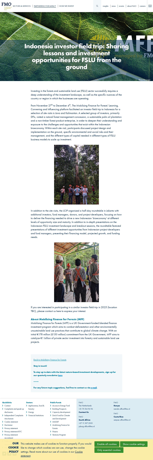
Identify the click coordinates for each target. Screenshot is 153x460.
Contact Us (84, 412)
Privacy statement (11, 428)
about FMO (131, 6)
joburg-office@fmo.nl (87, 426)
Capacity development (61, 412)
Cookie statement (11, 422)
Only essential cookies (109, 450)
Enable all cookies (107, 444)
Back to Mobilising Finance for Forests (49, 359)
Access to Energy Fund (61, 405)
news (114, 6)
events (121, 6)
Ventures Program (59, 435)
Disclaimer (8, 425)
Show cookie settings (134, 444)
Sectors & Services (22, 6)
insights (105, 6)
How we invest (66, 6)
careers (142, 6)
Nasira (55, 431)
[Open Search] (97, 6)
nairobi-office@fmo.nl (122, 409)
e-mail (94, 387)
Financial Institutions (36, 415)
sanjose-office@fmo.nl (122, 420)
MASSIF (55, 422)
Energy (31, 412)
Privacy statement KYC (13, 431)
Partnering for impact (45, 6)
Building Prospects (59, 409)
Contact (7, 405)
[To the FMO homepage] (5, 6)
